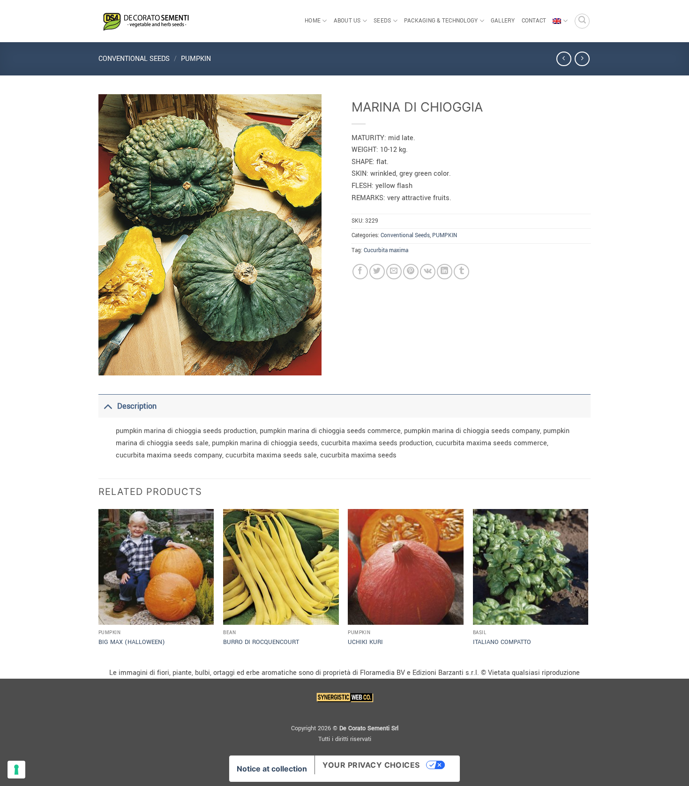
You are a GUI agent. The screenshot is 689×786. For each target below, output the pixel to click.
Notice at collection (272, 768)
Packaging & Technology (441, 21)
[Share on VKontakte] (427, 271)
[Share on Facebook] (360, 271)
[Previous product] (582, 59)
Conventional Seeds (134, 59)
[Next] (588, 587)
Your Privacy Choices (371, 765)
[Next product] (563, 59)
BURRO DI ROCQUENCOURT (261, 642)
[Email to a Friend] (394, 271)
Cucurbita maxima (386, 251)
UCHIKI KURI (365, 642)
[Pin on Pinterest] (411, 271)
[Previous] (99, 587)
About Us (347, 21)
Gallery (503, 21)
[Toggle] (107, 406)
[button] (582, 21)
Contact (534, 21)
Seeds (382, 21)
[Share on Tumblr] (461, 271)
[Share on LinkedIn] (444, 271)
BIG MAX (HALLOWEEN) (131, 642)
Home (313, 21)
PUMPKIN (196, 59)
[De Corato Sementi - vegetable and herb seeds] (145, 21)
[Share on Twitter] (377, 271)
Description (137, 406)
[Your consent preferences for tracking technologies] (16, 770)
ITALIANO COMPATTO (502, 642)
